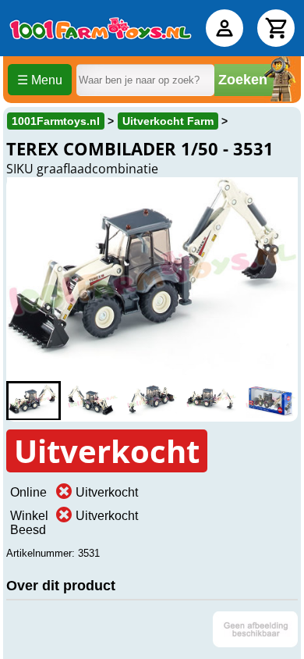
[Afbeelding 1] (33, 401)
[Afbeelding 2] (92, 401)
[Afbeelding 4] (211, 401)
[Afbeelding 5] (270, 401)
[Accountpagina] (224, 28)
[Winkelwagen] (276, 28)
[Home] (100, 28)
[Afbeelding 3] (152, 401)
